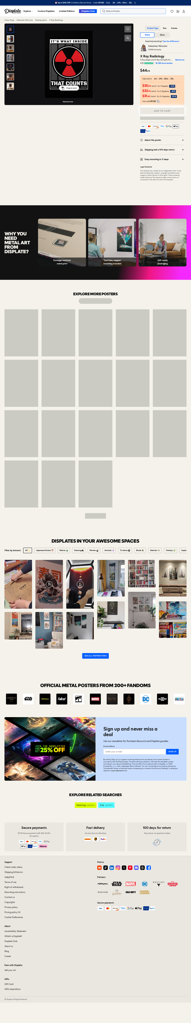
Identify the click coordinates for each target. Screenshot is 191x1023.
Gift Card (8, 984)
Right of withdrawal (13, 887)
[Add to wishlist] (127, 29)
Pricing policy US (12, 912)
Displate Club (88, 11)
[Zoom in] (127, 38)
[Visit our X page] (124, 867)
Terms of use (10, 882)
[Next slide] (176, 699)
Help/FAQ (9, 877)
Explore (27, 11)
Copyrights (9, 902)
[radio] (152, 28)
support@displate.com (119, 771)
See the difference (171, 41)
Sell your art (10, 970)
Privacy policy (123, 762)
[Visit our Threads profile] (142, 867)
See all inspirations (95, 656)
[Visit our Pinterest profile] (130, 867)
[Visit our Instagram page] (118, 867)
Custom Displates (46, 11)
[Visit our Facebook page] (148, 867)
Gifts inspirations (12, 989)
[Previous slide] (14, 699)
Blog (6, 951)
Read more (179, 60)
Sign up (172, 751)
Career (7, 956)
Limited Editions (67, 11)
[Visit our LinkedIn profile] (111, 867)
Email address (109, 746)
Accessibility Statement (15, 931)
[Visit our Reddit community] (99, 867)
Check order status (13, 867)
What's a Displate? (13, 936)
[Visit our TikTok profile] (105, 867)
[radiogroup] (162, 28)
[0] (172, 11)
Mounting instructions (14, 892)
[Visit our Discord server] (136, 867)
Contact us (9, 897)
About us (8, 946)
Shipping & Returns (13, 872)
